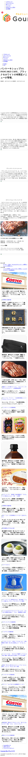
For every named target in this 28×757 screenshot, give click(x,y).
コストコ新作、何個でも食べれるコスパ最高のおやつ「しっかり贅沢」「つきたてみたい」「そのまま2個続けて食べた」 (13, 559)
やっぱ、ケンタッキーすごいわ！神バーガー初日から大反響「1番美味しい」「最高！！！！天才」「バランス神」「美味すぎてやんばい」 (13, 522)
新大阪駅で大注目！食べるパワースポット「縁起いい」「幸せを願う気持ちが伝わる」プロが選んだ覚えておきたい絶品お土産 (13, 533)
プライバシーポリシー (8, 748)
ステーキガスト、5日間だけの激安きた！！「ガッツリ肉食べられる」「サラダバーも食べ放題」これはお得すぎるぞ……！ (14, 569)
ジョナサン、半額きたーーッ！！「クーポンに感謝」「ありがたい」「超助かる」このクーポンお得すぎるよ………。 (13, 636)
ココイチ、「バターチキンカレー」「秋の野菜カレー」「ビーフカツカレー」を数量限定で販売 (13, 489)
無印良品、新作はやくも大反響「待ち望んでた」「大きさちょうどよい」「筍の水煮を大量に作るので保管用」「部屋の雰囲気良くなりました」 (13, 729)
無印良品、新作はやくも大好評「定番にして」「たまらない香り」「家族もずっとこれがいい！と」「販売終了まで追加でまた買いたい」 (13, 463)
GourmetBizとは (7, 745)
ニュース (8, 6)
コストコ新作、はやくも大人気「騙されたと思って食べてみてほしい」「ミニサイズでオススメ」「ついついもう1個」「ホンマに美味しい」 (14, 294)
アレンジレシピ (10, 3)
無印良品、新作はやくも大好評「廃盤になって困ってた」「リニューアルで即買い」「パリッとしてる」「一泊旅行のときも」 (13, 356)
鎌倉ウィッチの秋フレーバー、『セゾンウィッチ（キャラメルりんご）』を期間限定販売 (13, 392)
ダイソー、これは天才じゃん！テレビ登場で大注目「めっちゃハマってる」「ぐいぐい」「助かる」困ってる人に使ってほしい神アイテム (13, 689)
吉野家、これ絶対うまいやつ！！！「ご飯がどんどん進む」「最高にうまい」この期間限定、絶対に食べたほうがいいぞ (13, 304)
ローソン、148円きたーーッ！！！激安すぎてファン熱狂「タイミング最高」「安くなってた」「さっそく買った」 (14, 594)
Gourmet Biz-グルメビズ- (8, 751)
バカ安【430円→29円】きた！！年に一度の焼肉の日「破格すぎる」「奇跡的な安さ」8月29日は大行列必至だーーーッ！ (14, 381)
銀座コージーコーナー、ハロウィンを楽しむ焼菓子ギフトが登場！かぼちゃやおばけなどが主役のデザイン (13, 437)
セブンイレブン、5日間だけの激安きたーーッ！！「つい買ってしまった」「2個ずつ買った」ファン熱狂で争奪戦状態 (14, 626)
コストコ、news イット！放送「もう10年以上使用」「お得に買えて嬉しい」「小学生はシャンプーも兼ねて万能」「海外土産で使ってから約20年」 (14, 716)
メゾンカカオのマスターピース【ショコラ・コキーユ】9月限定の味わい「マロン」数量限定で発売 (14, 616)
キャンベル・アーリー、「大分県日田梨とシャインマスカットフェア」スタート (13, 403)
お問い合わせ (6, 746)
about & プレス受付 (10, 7)
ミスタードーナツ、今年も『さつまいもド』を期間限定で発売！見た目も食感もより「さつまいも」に (13, 648)
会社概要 (8, 8)
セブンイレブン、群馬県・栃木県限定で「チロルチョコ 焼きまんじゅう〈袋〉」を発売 (13, 500)
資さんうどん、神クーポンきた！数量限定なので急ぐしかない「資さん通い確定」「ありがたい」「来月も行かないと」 (13, 739)
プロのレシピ (9, 1)
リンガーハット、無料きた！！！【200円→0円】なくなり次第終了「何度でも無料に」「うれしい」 (13, 412)
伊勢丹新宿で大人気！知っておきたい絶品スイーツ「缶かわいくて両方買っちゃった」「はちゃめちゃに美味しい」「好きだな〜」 (13, 330)
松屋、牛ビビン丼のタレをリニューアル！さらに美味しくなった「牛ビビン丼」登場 (13, 670)
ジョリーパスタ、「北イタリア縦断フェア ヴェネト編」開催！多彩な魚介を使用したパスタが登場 (13, 660)
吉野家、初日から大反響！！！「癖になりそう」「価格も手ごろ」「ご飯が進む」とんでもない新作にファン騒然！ (13, 510)
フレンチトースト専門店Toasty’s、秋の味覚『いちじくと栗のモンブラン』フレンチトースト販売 (14, 605)
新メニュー (8, 4)
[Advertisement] (14, 38)
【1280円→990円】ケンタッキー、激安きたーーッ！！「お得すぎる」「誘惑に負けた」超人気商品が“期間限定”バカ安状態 (14, 679)
